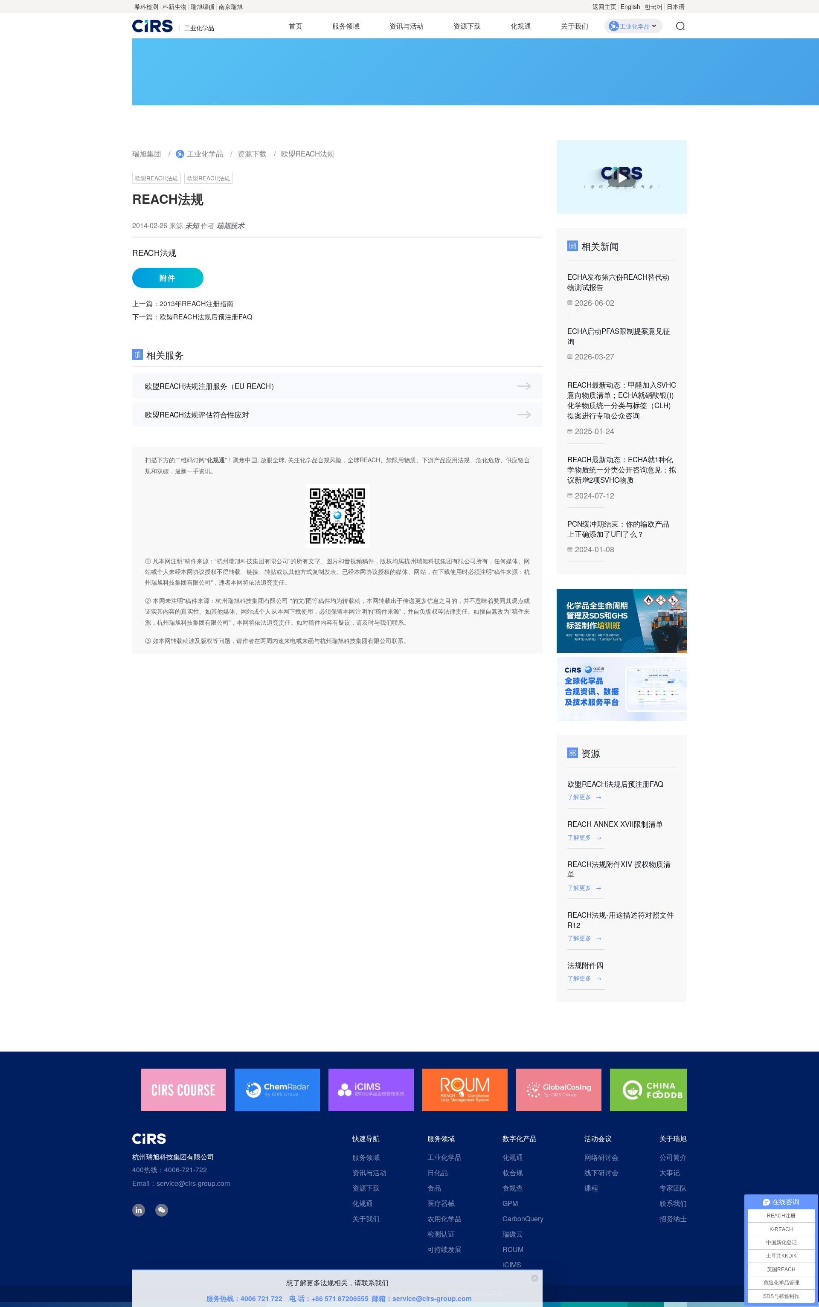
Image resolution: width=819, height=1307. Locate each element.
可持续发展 (444, 1249)
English (630, 6)
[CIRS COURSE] (183, 1090)
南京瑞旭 (231, 6)
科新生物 (174, 6)
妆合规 (512, 1172)
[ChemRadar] (277, 1090)
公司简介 (673, 1157)
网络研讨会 (601, 1157)
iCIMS (511, 1264)
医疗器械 (441, 1203)
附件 (168, 277)
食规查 (512, 1188)
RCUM (512, 1249)
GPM (510, 1203)
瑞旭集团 (146, 153)
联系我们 (673, 1203)
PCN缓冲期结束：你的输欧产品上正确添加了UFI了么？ (618, 529)
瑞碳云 (512, 1234)
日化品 (437, 1172)
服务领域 (346, 26)
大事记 (669, 1172)
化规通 (521, 26)
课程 (591, 1188)
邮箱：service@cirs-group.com (422, 1298)
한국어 (653, 6)
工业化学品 (205, 153)
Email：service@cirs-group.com (181, 1183)
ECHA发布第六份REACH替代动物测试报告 (618, 282)
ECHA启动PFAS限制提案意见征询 (618, 336)
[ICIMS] (371, 1090)
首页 (295, 26)
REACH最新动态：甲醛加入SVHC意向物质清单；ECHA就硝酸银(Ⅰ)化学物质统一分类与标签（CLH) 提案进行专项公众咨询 (621, 400)
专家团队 (673, 1188)
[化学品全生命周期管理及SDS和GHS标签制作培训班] (622, 621)
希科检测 (146, 6)
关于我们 (574, 26)
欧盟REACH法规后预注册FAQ (206, 317)
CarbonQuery (522, 1218)
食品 (434, 1188)
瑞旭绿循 (203, 6)
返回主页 (604, 6)
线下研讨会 (601, 1172)
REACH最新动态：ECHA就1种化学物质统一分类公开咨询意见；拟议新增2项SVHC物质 (621, 469)
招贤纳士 (673, 1218)
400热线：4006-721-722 (169, 1169)
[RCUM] (465, 1090)
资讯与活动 (406, 26)
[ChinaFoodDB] (652, 1090)
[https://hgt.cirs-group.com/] (622, 689)
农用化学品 (444, 1218)
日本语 (676, 6)
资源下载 (467, 26)
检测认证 (441, 1234)
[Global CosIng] (558, 1090)
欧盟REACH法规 (307, 153)
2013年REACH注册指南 (196, 303)
